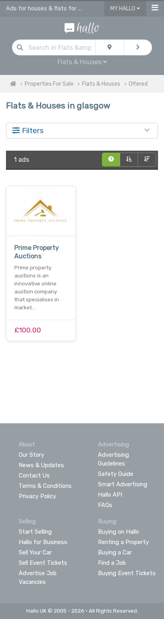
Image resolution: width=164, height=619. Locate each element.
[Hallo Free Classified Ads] (82, 27)
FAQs (105, 505)
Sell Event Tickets (43, 562)
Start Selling (35, 531)
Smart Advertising (122, 484)
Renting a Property (123, 542)
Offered (138, 84)
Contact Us (34, 475)
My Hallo (123, 8)
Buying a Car (115, 552)
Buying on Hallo (118, 531)
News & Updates (41, 465)
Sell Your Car (35, 552)
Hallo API (110, 494)
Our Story (31, 454)
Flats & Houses (101, 84)
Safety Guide (115, 474)
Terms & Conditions (45, 485)
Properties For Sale (49, 84)
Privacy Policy (37, 496)
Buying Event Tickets (127, 573)
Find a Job (112, 562)
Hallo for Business (43, 542)
